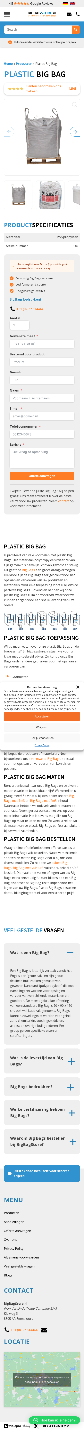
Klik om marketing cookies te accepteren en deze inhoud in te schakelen (42, 1379)
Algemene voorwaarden (21, 1257)
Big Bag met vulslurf (28, 868)
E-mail (15, 408)
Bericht (15, 444)
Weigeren (42, 727)
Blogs (8, 1275)
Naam (14, 390)
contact (63, 501)
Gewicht (16, 372)
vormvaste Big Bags (45, 758)
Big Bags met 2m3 (43, 800)
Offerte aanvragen (42, 476)
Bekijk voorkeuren (42, 738)
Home (8, 63)
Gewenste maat (22, 336)
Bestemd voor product (27, 354)
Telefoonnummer (24, 426)
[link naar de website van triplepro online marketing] (19, 1427)
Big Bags (28, 570)
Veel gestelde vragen (19, 1266)
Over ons (10, 1239)
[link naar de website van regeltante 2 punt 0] (53, 1427)
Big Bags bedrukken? (25, 299)
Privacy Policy (42, 745)
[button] (78, 687)
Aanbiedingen (14, 1222)
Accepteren (42, 716)
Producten (24, 63)
